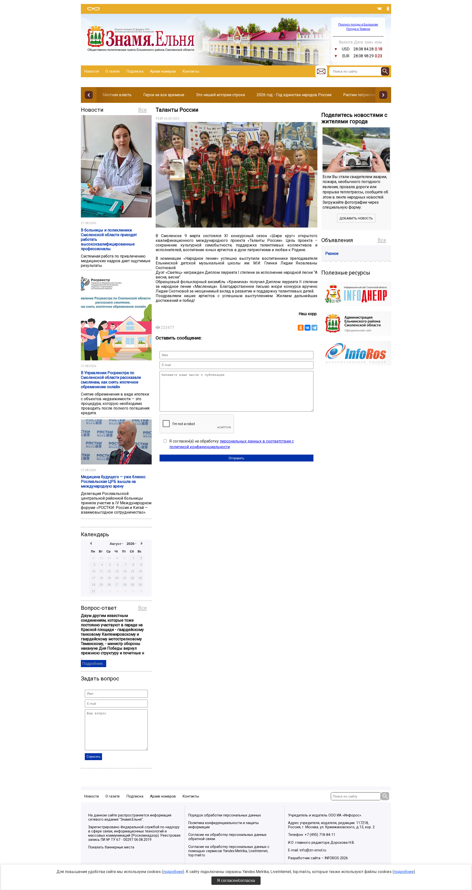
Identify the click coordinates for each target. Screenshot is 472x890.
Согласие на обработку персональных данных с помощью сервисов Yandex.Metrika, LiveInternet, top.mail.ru (228, 851)
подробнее (173, 871)
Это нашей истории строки (220, 94)
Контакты (190, 71)
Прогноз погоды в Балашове (358, 24)
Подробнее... (93, 663)
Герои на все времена (163, 94)
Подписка (134, 71)
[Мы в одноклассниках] (388, 9)
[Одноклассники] (301, 328)
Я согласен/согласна (236, 880)
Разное (332, 253)
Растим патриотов (360, 94)
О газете (112, 71)
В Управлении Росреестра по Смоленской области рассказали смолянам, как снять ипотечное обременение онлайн (111, 379)
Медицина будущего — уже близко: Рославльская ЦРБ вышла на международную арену (113, 482)
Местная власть (117, 94)
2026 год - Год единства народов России (294, 94)
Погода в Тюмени (358, 29)
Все (142, 110)
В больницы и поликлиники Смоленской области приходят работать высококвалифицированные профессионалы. (109, 239)
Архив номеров (163, 71)
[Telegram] (314, 328)
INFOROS (331, 858)
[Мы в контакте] (379, 9)
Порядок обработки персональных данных (224, 815)
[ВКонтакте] (307, 328)
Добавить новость (356, 218)
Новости (91, 71)
